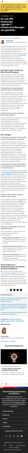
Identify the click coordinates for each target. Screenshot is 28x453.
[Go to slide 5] (18, 383)
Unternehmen (5, 16)
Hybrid (13, 319)
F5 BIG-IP (20, 201)
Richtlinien (11, 445)
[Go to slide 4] (15, 383)
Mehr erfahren (4, 10)
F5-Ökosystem (7, 366)
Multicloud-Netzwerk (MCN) (8, 321)
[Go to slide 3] (12, 383)
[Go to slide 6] (21, 383)
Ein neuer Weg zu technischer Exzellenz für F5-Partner (11, 369)
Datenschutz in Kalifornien (14, 447)
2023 (10, 319)
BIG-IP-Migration (20, 321)
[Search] (23, 1)
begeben (13, 273)
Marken (4, 445)
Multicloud (18, 319)
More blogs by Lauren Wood (8, 341)
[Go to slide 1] (6, 383)
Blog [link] (11, 16)
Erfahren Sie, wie (19, 402)
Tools (11, 282)
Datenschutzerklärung (20, 445)
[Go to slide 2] (9, 383)
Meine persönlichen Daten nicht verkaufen (12, 449)
